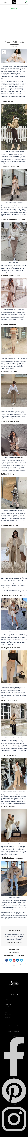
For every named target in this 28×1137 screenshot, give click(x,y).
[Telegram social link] (21, 960)
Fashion (14, 8)
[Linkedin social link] (17, 960)
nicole (21, 457)
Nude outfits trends (14, 949)
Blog (6, 1002)
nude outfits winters (14, 952)
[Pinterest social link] (14, 960)
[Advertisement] (14, 26)
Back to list (14, 964)
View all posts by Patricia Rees (14, 942)
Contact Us (8, 1006)
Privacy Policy (8, 1004)
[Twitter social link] (10, 960)
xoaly (18, 457)
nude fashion (20, 955)
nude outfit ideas (8, 955)
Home (6, 999)
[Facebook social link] (6, 960)
